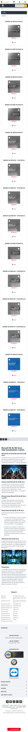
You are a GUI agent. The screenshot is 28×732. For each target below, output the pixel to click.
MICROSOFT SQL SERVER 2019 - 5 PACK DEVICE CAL (14, 271)
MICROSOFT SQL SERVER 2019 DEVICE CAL (14, 243)
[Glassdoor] (14, 701)
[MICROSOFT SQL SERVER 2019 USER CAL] (14, 142)
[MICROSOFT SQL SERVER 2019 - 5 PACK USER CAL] (14, 170)
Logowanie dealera (13, 705)
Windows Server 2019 (5, 603)
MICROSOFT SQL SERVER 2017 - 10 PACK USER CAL (14, 410)
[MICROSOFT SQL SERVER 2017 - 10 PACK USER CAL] (14, 419)
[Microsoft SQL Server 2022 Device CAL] (14, 114)
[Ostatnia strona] (6, 439)
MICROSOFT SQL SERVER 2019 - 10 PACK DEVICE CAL (14, 299)
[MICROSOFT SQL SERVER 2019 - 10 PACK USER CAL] (14, 197)
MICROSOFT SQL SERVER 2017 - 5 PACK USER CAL (14, 382)
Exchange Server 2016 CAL (18, 596)
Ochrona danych (19, 707)
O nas (14, 706)
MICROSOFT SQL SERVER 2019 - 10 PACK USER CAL (14, 188)
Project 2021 (15, 607)
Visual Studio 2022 (17, 603)
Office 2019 (3, 597)
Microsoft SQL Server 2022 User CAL (14, 77)
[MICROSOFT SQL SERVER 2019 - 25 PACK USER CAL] (14, 225)
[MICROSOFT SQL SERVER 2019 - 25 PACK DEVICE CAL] (14, 336)
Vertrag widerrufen (15, 729)
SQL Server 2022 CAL (5, 613)
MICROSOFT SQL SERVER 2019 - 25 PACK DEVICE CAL (14, 327)
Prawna (19, 705)
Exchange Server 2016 (5, 619)
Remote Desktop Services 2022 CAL (19, 598)
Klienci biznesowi (6, 705)
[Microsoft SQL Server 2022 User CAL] (14, 86)
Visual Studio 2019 (17, 605)
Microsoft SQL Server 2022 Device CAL (14, 105)
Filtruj (4, 12)
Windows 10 (15, 617)
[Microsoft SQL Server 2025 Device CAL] (14, 59)
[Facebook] (7, 701)
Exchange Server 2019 (5, 617)
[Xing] (10, 701)
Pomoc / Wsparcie (5, 706)
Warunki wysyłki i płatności (21, 706)
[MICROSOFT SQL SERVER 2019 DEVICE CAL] (14, 253)
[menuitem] (25, 2)
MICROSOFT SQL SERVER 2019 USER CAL (14, 132)
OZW (24, 707)
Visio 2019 (15, 613)
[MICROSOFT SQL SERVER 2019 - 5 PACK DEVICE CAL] (14, 281)
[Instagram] (20, 701)
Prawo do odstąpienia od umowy (9, 707)
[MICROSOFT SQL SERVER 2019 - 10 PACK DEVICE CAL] (14, 308)
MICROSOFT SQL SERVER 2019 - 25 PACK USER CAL (14, 216)
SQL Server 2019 (4, 611)
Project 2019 (15, 609)
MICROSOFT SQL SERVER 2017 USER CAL (14, 354)
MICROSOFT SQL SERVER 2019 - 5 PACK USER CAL (14, 160)
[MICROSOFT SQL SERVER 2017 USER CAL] (14, 364)
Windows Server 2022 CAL (6, 605)
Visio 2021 (15, 611)
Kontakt (10, 706)
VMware (15, 619)
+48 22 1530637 (14, 641)
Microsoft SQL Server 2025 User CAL (14, 21)
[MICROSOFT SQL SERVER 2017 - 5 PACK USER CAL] (14, 392)
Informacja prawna (14, 708)
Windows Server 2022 (5, 600)
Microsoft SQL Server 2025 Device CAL (14, 49)
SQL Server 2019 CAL (5, 615)
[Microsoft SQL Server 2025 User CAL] (14, 31)
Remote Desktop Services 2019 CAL (19, 601)
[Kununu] (17, 701)
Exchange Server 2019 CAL (6, 621)
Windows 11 (15, 615)
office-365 (23, 705)
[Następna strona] (3, 439)
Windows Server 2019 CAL (6, 607)
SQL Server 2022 (4, 609)
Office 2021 (3, 596)
